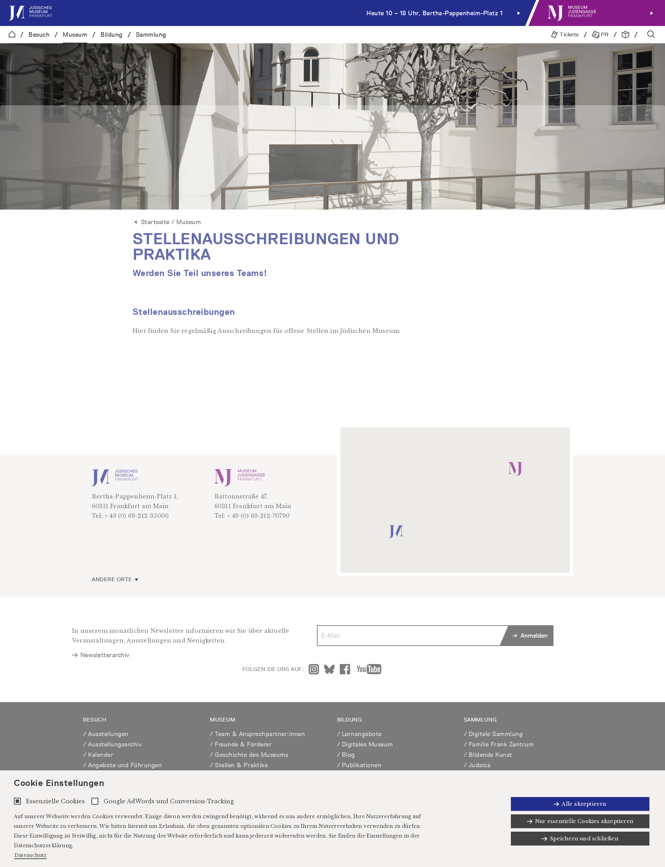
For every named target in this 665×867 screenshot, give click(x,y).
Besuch (39, 34)
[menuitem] (266, 13)
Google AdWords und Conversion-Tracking (169, 801)
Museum (75, 34)
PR (604, 34)
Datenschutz (30, 855)
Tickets (568, 34)
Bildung (111, 34)
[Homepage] (12, 34)
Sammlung (151, 34)
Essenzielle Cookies (55, 801)
